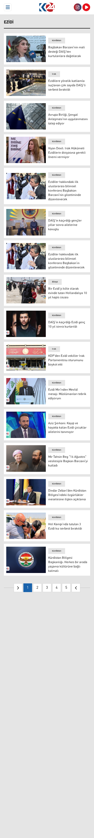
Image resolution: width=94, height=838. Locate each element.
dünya (55, 282)
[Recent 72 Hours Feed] (77, 7)
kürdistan (56, 40)
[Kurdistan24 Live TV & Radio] (86, 7)
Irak (54, 74)
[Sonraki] (76, 587)
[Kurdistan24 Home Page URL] (47, 7)
